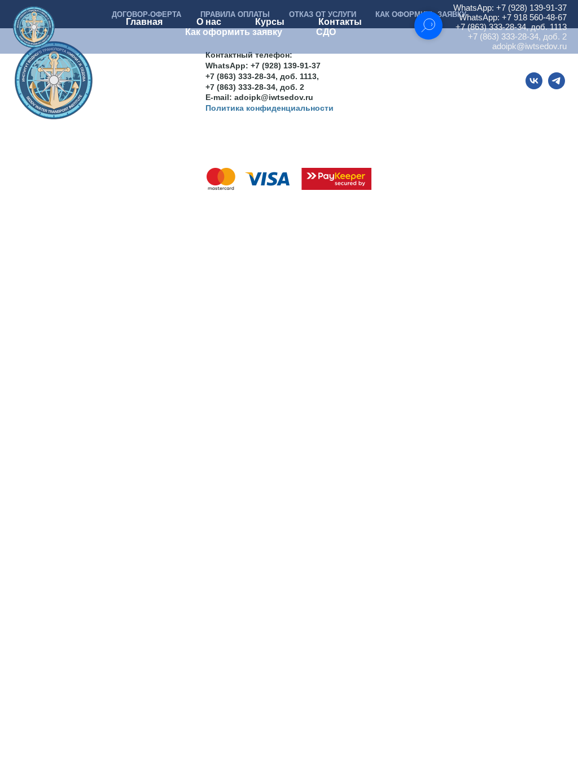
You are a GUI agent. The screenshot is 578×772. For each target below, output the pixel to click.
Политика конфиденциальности (269, 107)
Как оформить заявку (233, 32)
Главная (144, 22)
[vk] (534, 86)
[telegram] (556, 86)
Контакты (340, 22)
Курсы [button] (269, 22)
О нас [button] (208, 22)
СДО (326, 32)
